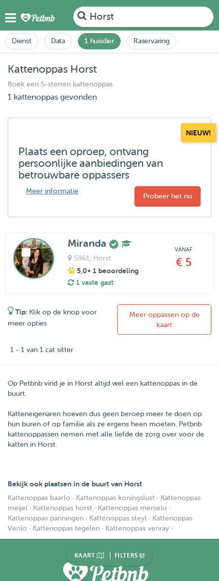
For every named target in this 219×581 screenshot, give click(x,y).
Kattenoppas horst (62, 508)
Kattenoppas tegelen (66, 528)
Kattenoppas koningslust (115, 498)
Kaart (85, 555)
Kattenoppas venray (137, 528)
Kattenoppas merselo (132, 508)
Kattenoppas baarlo (39, 498)
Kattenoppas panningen (46, 518)
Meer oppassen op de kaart (164, 320)
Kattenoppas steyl (118, 518)
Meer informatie (52, 191)
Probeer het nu (167, 196)
